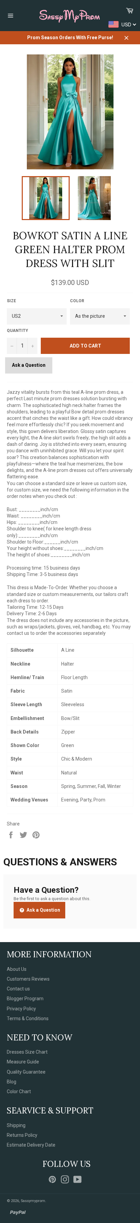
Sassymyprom (33, 1201)
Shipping (16, 1125)
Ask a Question (29, 365)
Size (11, 300)
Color (77, 300)
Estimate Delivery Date (31, 1145)
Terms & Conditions (28, 1018)
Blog (11, 1081)
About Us (17, 969)
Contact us (18, 988)
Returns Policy (22, 1135)
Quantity (17, 330)
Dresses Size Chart (27, 1052)
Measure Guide (23, 1061)
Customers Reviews (28, 979)
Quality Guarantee (26, 1072)
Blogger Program (25, 998)
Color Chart (19, 1091)
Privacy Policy (21, 1008)
